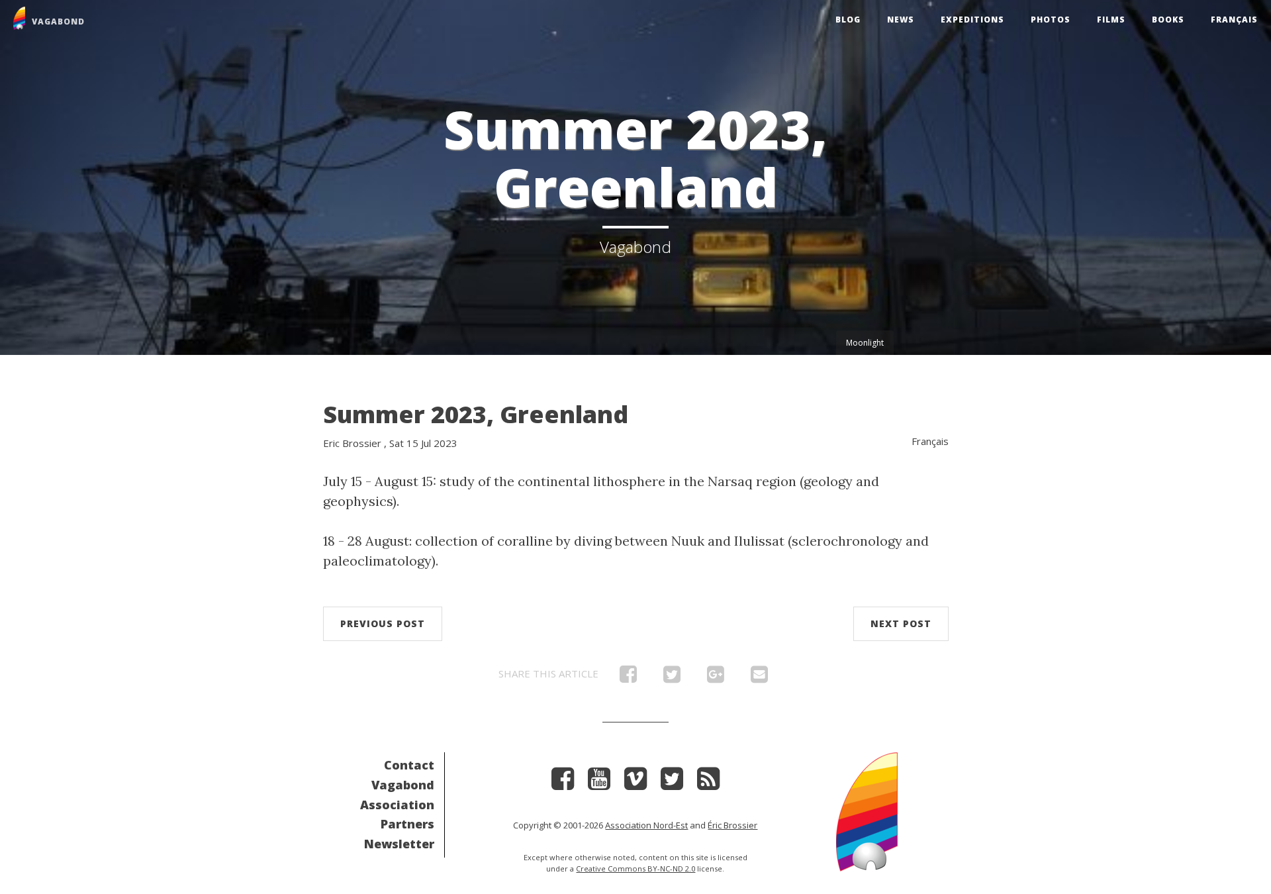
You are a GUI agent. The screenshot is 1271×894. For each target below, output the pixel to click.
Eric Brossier (352, 443)
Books (1168, 19)
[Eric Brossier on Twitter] (671, 783)
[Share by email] (759, 677)
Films (1111, 19)
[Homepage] (867, 810)
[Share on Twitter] (672, 677)
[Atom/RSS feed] (708, 783)
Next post (901, 623)
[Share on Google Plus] (716, 677)
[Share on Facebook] (628, 677)
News (900, 19)
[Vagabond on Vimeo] (635, 783)
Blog (848, 19)
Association (397, 805)
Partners (407, 824)
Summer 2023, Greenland (475, 414)
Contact (409, 765)
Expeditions (972, 19)
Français (1234, 19)
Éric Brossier (732, 825)
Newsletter (399, 844)
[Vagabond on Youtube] (599, 783)
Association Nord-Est (646, 825)
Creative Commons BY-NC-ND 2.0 (635, 868)
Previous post (382, 623)
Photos (1050, 19)
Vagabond (402, 785)
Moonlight (865, 342)
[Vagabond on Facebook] (562, 783)
